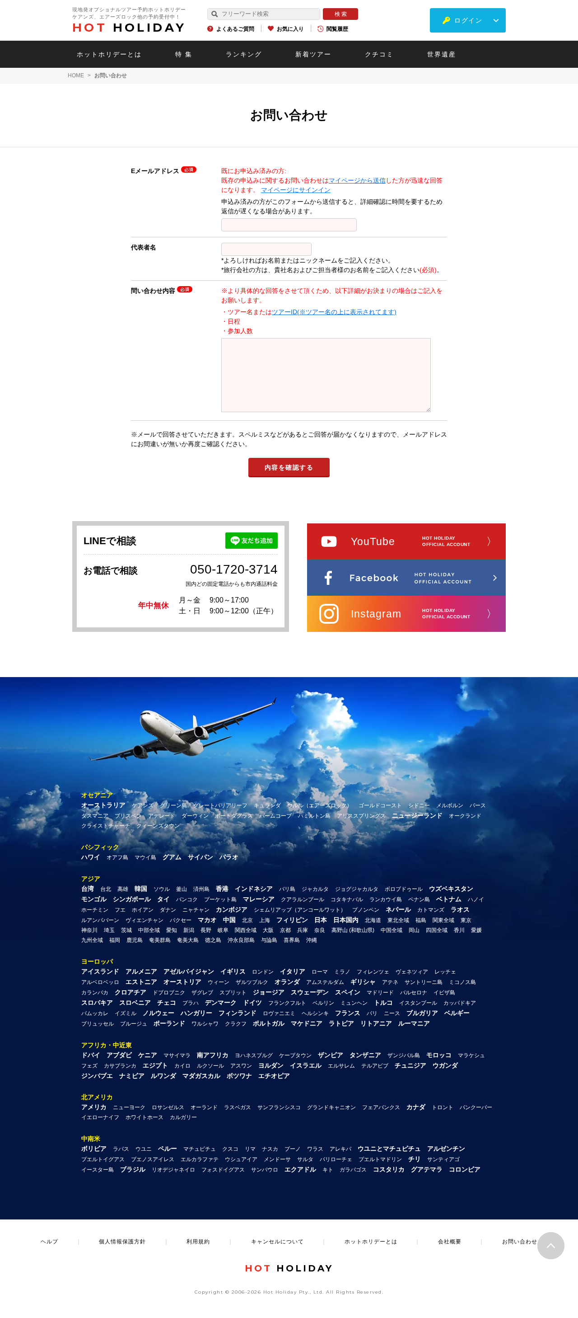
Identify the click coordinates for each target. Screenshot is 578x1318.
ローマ (320, 972)
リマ (250, 1149)
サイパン (200, 857)
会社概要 (449, 1241)
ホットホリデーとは (109, 54)
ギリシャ (363, 981)
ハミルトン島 (314, 816)
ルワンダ (163, 1075)
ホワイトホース (144, 1117)
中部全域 (149, 930)
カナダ (415, 1107)
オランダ (287, 981)
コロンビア (464, 1169)
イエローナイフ (100, 1117)
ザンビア (330, 1055)
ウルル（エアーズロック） (319, 805)
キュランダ (267, 805)
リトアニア (376, 1023)
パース (478, 805)
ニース (392, 1013)
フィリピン (292, 919)
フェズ (89, 1066)
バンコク (187, 899)
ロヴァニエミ (279, 1013)
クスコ (230, 1149)
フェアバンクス (381, 1107)
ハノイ (476, 899)
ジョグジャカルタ (356, 889)
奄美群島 (160, 940)
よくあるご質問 (235, 29)
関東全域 (443, 920)
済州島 (201, 889)
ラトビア (341, 1023)
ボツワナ (239, 1075)
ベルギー (457, 1013)
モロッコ (439, 1055)
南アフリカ (212, 1055)
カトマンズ (430, 910)
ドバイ (90, 1055)
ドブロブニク (169, 992)
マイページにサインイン (296, 189)
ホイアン (143, 910)
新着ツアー (313, 54)
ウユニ (143, 1149)
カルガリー (183, 1117)
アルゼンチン (446, 1148)
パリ (372, 1013)
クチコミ (379, 54)
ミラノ (342, 972)
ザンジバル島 (403, 1055)
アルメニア (141, 971)
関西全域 (245, 930)
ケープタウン (295, 1055)
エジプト (155, 1065)
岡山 (414, 930)
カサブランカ (120, 1066)
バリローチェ (336, 1159)
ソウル (162, 889)
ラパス (121, 1149)
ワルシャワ (205, 1024)
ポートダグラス (234, 816)
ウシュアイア (241, 1159)
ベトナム (448, 899)
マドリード (380, 992)
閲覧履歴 (337, 29)
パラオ (228, 857)
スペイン (347, 992)
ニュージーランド (417, 815)
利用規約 (198, 1241)
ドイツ (252, 1002)
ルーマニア (414, 1023)
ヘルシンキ (315, 1013)
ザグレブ (202, 992)
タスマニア (94, 816)
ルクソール (210, 1066)
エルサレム (341, 1066)
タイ (163, 899)
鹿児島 (134, 940)
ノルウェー (158, 1013)
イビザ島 (444, 992)
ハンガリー (196, 1013)
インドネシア (254, 888)
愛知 (171, 930)
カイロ (182, 1066)
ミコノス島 (462, 982)
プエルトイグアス (103, 1159)
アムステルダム (325, 982)
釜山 (181, 889)
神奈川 (89, 930)
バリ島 (287, 889)
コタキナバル (347, 899)
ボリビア (94, 1148)
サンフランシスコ (279, 1107)
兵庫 (302, 930)
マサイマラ (177, 1055)
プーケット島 (220, 899)
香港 (222, 888)
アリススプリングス (361, 816)
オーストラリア (103, 805)
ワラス (315, 1149)
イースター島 (97, 1170)
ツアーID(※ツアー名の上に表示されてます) (334, 311)
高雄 (122, 889)
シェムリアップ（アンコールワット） (300, 910)
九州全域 (92, 940)
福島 (420, 920)
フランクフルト (287, 1003)
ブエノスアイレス (152, 1159)
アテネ (390, 982)
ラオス (460, 909)
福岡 (114, 940)
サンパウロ (264, 1170)
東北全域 (398, 920)
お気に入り (290, 29)
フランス (347, 1013)
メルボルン (449, 805)
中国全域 (391, 930)
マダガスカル (201, 1075)
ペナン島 (419, 899)
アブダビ (119, 1055)
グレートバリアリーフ (220, 805)
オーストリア (182, 981)
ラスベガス (237, 1107)
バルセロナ (413, 992)
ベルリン (323, 1003)
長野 (205, 930)
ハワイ (90, 857)
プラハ (190, 1003)
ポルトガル (268, 1023)
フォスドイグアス (223, 1170)
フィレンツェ (373, 972)
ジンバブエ (97, 1075)
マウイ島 (145, 857)
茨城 (126, 930)
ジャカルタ (315, 889)
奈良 (319, 930)
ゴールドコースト (380, 805)
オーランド (204, 1107)
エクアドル (300, 1169)
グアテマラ (427, 1169)
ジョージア (268, 992)
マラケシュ (471, 1055)
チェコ (166, 1002)
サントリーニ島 (424, 982)
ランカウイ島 (385, 899)
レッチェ (445, 972)
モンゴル (94, 899)
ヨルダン (271, 1065)
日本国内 (346, 919)
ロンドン (263, 972)
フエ (120, 910)
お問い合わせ (519, 1241)
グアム (172, 857)
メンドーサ (277, 1159)
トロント (442, 1107)
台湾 (87, 888)
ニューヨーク (129, 1107)
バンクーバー (476, 1107)
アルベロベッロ (100, 982)
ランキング (244, 54)
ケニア (147, 1055)
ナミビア (131, 1075)
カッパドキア (459, 1003)
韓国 (141, 888)
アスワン (241, 1066)
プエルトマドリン (380, 1159)
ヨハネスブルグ (254, 1055)
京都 (285, 930)
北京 (247, 920)
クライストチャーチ (105, 826)
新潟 (188, 930)
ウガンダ (445, 1065)
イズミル (125, 1013)
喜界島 (292, 940)
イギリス (233, 971)
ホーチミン (94, 910)
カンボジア (231, 909)
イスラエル (306, 1065)
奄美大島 (188, 940)
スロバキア (97, 1002)
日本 (320, 919)
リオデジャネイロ (173, 1170)
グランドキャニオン (331, 1107)
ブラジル (132, 1169)
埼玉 (109, 930)
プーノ (292, 1149)
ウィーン (218, 982)
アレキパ (340, 1149)
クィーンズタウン (158, 826)
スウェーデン (310, 992)
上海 (264, 920)
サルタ (305, 1159)
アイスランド (100, 971)
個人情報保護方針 (122, 1241)
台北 (105, 889)
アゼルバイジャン (188, 971)
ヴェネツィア (412, 972)
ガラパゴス (353, 1170)
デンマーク (221, 1002)
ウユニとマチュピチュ (389, 1148)
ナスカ (270, 1149)
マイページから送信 (357, 180)
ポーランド (169, 1023)
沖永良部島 (241, 940)
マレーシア (259, 899)
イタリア (292, 971)
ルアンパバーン (100, 920)
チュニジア (410, 1065)
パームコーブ (275, 816)
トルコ (383, 1002)
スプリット (233, 992)
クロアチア (130, 992)
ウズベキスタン (451, 888)
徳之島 (213, 940)
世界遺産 (441, 54)
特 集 (183, 54)
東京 (466, 920)
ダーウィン (195, 816)
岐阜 (223, 930)
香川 (459, 930)
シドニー (419, 805)
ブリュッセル (97, 1024)
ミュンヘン (354, 1003)
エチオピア (274, 1075)
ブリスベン (128, 816)
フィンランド (237, 1013)
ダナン (168, 910)
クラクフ (236, 1024)
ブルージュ (133, 1024)
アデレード (161, 816)
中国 (229, 919)
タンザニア (365, 1055)
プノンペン (365, 910)
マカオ (207, 919)
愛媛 (476, 930)
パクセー (180, 920)
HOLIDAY (129, 27)
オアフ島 (117, 857)
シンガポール (132, 899)
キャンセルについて (277, 1241)
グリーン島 (173, 805)
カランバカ (94, 992)
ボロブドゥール (404, 889)
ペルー (167, 1148)
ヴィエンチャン (144, 920)
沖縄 (311, 940)
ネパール (398, 909)
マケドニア (306, 1023)
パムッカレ (94, 1013)
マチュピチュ (199, 1149)
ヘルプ (49, 1241)
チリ (414, 1159)
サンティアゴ (443, 1159)
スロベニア (135, 1002)
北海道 (373, 920)
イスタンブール (418, 1003)
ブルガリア (422, 1013)
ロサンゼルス (168, 1107)
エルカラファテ (200, 1159)
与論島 (269, 940)
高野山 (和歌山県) (352, 930)
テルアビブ (374, 1066)
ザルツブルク (252, 982)
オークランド (465, 816)
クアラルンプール (302, 899)
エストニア (141, 981)
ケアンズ (143, 805)
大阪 (268, 930)
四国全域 (436, 930)
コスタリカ (389, 1169)
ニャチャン (196, 910)
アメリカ (94, 1107)
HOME (76, 75)
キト (327, 1170)
